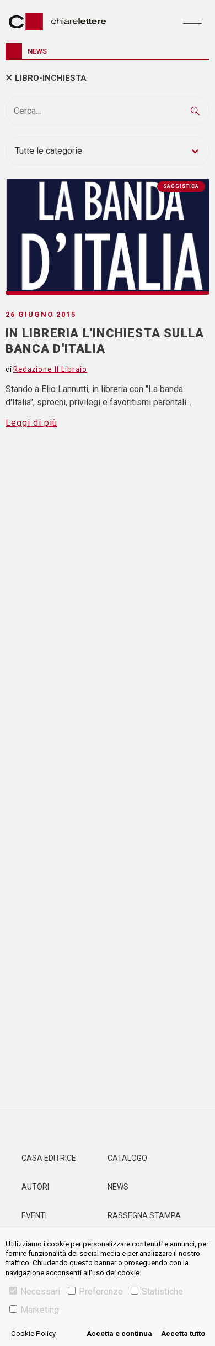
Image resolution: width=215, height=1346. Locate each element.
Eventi (34, 1215)
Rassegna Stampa (144, 1215)
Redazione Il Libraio (50, 368)
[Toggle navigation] (192, 21)
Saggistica (181, 186)
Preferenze (101, 1291)
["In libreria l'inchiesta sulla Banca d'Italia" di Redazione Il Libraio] (107, 237)
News (118, 1186)
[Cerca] (195, 110)
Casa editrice (49, 1158)
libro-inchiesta (51, 78)
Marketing (39, 1310)
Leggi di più (31, 423)
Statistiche (162, 1291)
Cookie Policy (33, 1333)
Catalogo (127, 1158)
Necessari (40, 1291)
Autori (35, 1186)
